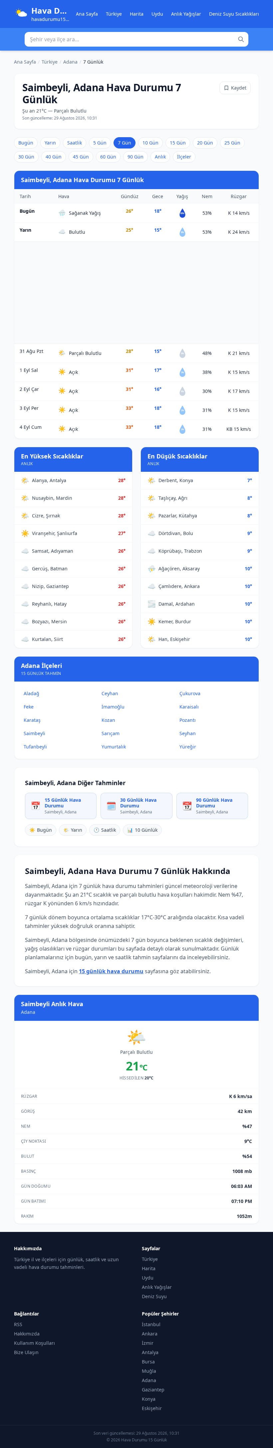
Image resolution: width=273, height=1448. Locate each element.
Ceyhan (110, 693)
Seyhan (187, 733)
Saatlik (74, 143)
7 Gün (124, 143)
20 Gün (205, 143)
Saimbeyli (34, 733)
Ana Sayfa (87, 14)
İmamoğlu (113, 707)
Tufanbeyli (35, 746)
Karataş (32, 720)
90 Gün (135, 156)
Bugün (25, 143)
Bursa (148, 1361)
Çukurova (189, 693)
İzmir (147, 1343)
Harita (136, 14)
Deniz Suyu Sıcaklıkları (234, 14)
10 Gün (150, 143)
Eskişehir (152, 1408)
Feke (29, 707)
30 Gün (26, 156)
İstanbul (151, 1324)
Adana (70, 62)
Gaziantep (153, 1389)
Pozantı (187, 720)
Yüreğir (187, 746)
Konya (148, 1399)
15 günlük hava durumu (111, 971)
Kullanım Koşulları (34, 1343)
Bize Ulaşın (26, 1352)
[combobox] (136, 39)
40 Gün (54, 156)
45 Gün (81, 156)
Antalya (150, 1352)
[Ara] (241, 39)
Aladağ (31, 693)
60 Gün (108, 156)
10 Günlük (142, 830)
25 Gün (232, 143)
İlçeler (184, 156)
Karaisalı (189, 707)
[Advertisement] (136, 292)
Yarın (50, 143)
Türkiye (114, 14)
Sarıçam (111, 733)
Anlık (160, 156)
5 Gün (100, 143)
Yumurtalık (114, 746)
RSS (18, 1324)
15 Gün (178, 143)
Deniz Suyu (154, 1296)
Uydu (157, 14)
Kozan (108, 720)
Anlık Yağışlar (186, 14)
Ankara (149, 1333)
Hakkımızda (27, 1333)
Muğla (149, 1371)
